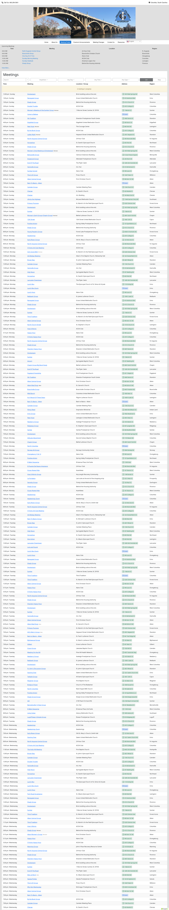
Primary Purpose (33, 203)
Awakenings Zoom (33, 499)
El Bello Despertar (33, 462)
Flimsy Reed (31, 410)
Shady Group (26, 63)
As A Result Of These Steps (36, 397)
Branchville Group (28, 53)
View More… (6, 68)
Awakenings (31, 236)
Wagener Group (32, 681)
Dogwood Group (33, 159)
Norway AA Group (33, 450)
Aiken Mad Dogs (32, 385)
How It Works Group (34, 474)
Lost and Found (32, 547)
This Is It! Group (32, 175)
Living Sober (31, 713)
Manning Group (32, 847)
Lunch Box (30, 284)
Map (159, 80)
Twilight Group (32, 677)
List (146, 80)
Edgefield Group (32, 122)
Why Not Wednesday (34, 887)
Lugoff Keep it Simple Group (36, 717)
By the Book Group (33, 130)
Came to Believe (32, 114)
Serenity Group (32, 482)
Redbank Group (32, 296)
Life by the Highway (33, 199)
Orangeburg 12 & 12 (34, 454)
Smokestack (31, 94)
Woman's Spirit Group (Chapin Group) (40, 215)
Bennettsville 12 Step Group (36, 705)
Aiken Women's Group (34, 834)
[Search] (27, 79)
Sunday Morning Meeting (30, 58)
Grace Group (31, 648)
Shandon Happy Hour (34, 349)
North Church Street (34, 325)
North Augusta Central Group (31, 51)
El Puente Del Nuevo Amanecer (37, 466)
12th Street (31, 219)
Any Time (97, 80)
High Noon (31, 272)
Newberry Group (33, 422)
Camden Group (32, 187)
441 (28, 701)
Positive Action (32, 224)
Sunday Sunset (32, 171)
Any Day (70, 80)
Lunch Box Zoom (32, 288)
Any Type (125, 80)
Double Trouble (32, 106)
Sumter (29, 211)
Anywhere (42, 80)
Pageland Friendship (34, 373)
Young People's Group (34, 232)
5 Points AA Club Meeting (35, 248)
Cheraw (29, 191)
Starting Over (31, 673)
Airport (29, 361)
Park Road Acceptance (34, 794)
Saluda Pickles (32, 879)
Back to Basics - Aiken (34, 636)
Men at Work (31, 875)
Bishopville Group (33, 155)
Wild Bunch (31, 393)
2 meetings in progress (84, 89)
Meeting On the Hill (33, 652)
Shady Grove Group (33, 697)
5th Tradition (31, 118)
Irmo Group (31, 414)
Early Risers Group (33, 240)
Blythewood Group (33, 640)
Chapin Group (32, 442)
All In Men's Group (33, 632)
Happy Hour (31, 333)
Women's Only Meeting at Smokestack (40, 151)
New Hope (30, 126)
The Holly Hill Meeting (34, 749)
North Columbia (32, 446)
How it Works (31, 826)
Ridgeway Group (32, 426)
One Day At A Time (28, 56)
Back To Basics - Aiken (34, 183)
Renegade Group (33, 98)
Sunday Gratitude (27, 61)
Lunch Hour (31, 292)
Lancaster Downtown (34, 280)
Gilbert (29, 644)
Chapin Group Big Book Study (37, 365)
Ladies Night (31, 135)
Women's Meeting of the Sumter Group (40, 110)
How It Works (31, 329)
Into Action (31, 539)
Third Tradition (32, 317)
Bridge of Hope (32, 685)
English (131, 41)
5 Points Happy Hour (34, 337)
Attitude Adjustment (34, 438)
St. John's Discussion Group (36, 669)
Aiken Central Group (34, 179)
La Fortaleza (31, 478)
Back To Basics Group (34, 519)
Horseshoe (31, 143)
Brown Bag (31, 260)
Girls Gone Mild (32, 252)
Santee (29, 430)
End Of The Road (33, 163)
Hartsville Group (32, 167)
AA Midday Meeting (33, 256)
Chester (30, 195)
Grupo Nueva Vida (33, 470)
